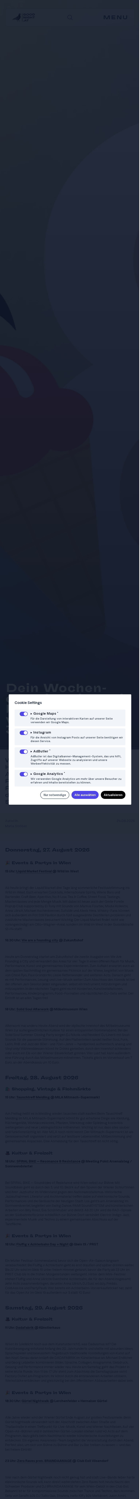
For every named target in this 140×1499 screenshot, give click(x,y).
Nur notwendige (52, 795)
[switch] (24, 714)
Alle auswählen (82, 795)
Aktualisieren (110, 795)
